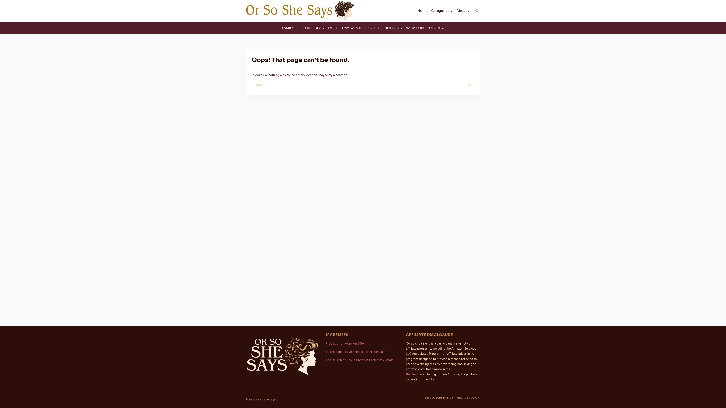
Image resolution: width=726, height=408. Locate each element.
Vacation (415, 28)
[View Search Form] (477, 11)
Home (422, 11)
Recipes (373, 28)
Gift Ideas (314, 28)
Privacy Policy (467, 397)
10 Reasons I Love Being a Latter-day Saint (356, 351)
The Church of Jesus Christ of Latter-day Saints (360, 360)
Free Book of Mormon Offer (345, 343)
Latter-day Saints (345, 28)
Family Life (291, 28)
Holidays (393, 28)
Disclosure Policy (439, 397)
